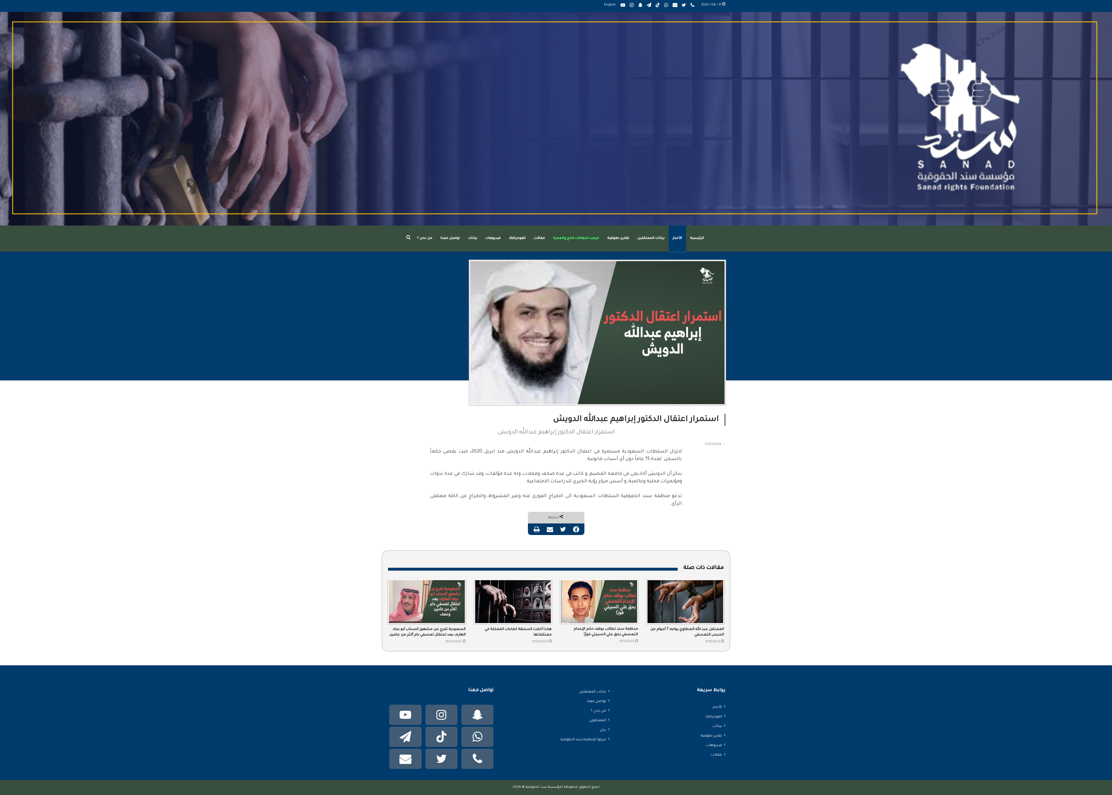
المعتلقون (597, 721)
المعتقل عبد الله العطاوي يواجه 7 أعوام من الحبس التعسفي (687, 632)
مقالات (539, 238)
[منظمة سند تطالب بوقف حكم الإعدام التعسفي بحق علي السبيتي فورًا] (599, 601)
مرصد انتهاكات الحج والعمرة (576, 238)
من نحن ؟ (424, 238)
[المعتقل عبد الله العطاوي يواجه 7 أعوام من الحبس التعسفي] (685, 601)
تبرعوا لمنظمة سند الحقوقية (583, 740)
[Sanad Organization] (556, 119)
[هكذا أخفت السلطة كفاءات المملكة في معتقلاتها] (513, 601)
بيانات (472, 238)
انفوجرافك (517, 238)
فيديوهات (493, 238)
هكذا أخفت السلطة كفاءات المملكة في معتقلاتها (518, 632)
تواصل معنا (450, 238)
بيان (603, 730)
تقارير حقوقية (618, 238)
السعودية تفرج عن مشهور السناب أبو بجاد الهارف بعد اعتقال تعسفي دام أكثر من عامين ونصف (427, 632)
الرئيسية (697, 238)
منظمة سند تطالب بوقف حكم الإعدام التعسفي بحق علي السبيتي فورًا (606, 632)
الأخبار (677, 238)
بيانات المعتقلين (651, 238)
